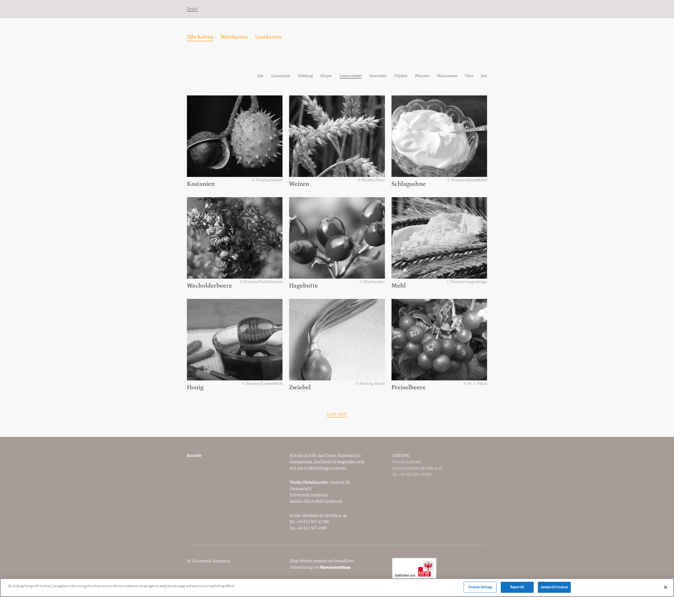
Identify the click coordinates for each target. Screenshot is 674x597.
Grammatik (280, 76)
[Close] (665, 587)
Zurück (192, 9)
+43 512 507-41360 (415, 475)
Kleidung (305, 76)
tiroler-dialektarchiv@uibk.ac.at (318, 516)
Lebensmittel (350, 76)
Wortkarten (234, 37)
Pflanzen (422, 76)
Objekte (400, 76)
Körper (326, 76)
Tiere (469, 76)
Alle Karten (200, 37)
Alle (260, 76)
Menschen (377, 76)
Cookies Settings (480, 587)
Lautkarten (268, 37)
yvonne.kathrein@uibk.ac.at (417, 468)
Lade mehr (337, 414)
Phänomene (447, 76)
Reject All (517, 587)
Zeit (484, 76)
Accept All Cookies (554, 587)
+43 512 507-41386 (312, 522)
